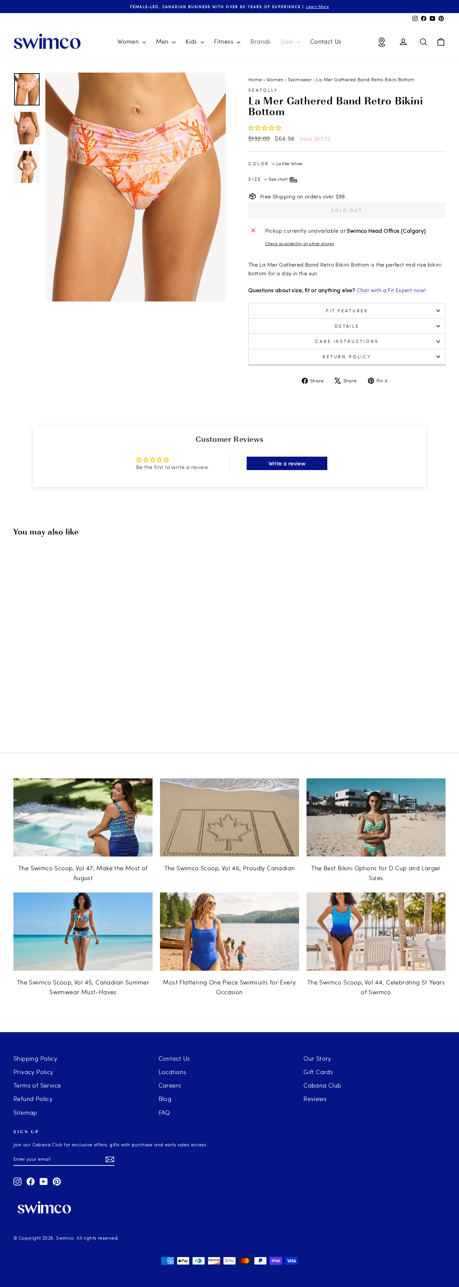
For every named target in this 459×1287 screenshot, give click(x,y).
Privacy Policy (33, 1071)
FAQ (164, 1112)
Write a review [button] (287, 463)
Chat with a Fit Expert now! (391, 289)
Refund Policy (32, 1098)
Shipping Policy (35, 1058)
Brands (260, 41)
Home (255, 79)
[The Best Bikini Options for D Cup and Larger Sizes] (376, 817)
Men (163, 41)
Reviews (315, 1098)
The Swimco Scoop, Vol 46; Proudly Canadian (229, 868)
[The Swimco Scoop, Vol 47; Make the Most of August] (83, 817)
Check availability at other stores (299, 243)
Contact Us (326, 41)
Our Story (317, 1058)
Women (128, 41)
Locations (172, 1071)
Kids (192, 41)
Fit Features (347, 311)
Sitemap (25, 1112)
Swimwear (300, 79)
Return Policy (347, 357)
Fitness (224, 41)
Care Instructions (346, 341)
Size (268, 179)
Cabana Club (322, 1085)
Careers (170, 1085)
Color (275, 163)
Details (347, 326)
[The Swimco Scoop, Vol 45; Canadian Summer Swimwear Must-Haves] (83, 931)
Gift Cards (318, 1071)
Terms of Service (37, 1085)
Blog (165, 1098)
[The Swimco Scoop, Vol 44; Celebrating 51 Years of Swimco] (376, 931)
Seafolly (263, 90)
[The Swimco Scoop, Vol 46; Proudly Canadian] (229, 817)
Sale (288, 41)
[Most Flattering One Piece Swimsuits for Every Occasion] (229, 931)
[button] (264, 127)
